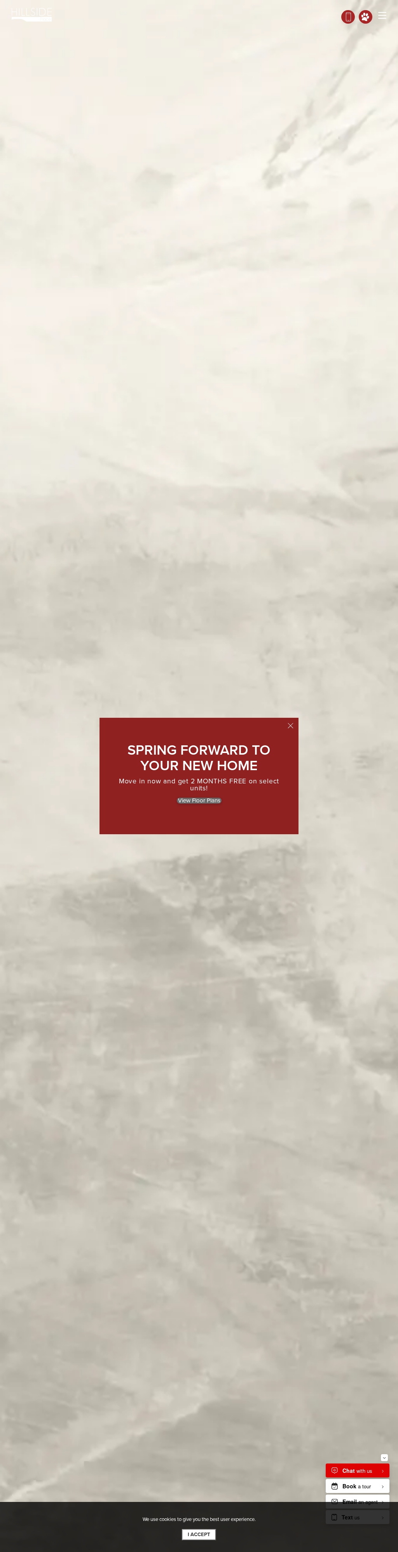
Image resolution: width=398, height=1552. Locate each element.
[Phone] (348, 17)
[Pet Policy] (365, 17)
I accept (199, 1534)
